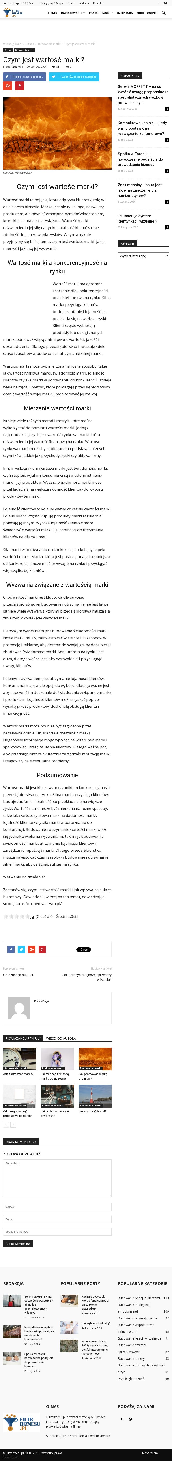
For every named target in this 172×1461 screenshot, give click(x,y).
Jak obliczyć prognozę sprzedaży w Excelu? (87, 977)
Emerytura (125, 13)
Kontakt (97, 3)
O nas (71, 3)
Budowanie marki (24, 50)
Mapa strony (150, 1453)
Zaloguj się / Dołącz (52, 3)
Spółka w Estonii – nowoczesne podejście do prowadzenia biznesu (140, 159)
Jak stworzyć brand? (92, 1111)
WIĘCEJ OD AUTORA (61, 1038)
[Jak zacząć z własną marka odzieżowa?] (57, 1059)
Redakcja (17, 66)
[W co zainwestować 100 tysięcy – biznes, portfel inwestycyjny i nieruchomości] (69, 1346)
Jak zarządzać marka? (18, 1074)
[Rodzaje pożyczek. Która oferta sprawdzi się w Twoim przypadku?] (69, 1301)
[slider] (16, 916)
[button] (163, 13)
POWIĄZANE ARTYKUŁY (23, 1038)
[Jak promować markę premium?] (95, 1059)
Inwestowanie (71, 13)
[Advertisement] (86, 28)
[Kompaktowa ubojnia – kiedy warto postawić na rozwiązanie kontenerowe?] (12, 1331)
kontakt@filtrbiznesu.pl (95, 1436)
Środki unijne (146, 13)
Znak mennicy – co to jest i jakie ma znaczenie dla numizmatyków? (140, 190)
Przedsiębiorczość (131, 1379)
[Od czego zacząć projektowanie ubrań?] (19, 1096)
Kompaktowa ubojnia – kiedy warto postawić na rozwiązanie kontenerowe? (142, 128)
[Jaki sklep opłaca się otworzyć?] (57, 1096)
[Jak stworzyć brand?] (95, 1096)
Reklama (84, 3)
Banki (106, 13)
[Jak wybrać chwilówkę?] (69, 1327)
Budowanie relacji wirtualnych (139, 1338)
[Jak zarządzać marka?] (19, 1059)
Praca (93, 13)
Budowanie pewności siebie (138, 1318)
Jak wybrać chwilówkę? (96, 1323)
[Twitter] (165, 3)
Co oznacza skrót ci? (19, 975)
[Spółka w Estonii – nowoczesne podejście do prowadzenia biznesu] (12, 1358)
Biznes (52, 13)
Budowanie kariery (131, 1358)
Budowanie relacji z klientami (139, 1298)
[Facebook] (158, 3)
